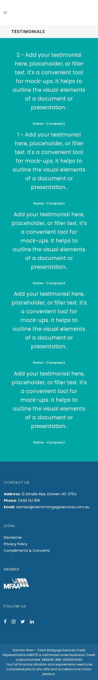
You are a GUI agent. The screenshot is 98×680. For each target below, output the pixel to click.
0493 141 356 (29, 500)
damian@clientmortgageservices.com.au (52, 507)
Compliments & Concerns (27, 550)
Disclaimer (13, 537)
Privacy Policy (15, 544)
